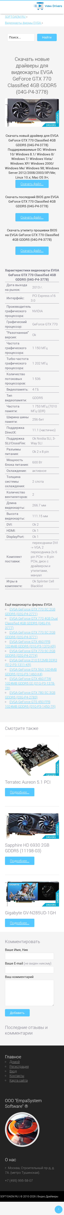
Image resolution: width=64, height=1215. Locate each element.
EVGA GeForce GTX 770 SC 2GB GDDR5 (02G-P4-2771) (30, 611)
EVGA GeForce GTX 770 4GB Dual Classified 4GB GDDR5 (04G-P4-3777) (31, 623)
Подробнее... (19, 792)
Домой (14, 1061)
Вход (13, 1071)
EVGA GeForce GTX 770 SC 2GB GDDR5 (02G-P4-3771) (30, 634)
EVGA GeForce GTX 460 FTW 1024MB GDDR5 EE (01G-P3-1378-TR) (30, 683)
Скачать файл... (32, 184)
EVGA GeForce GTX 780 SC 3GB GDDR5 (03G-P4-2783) (30, 694)
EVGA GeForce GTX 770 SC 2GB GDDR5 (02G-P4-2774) (30, 653)
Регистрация (19, 1066)
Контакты (16, 1075)
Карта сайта (18, 1080)
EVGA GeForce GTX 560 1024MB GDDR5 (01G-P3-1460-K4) (31, 671)
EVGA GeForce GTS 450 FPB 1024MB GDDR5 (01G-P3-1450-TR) (30, 704)
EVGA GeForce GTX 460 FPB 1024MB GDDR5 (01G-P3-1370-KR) (30, 643)
